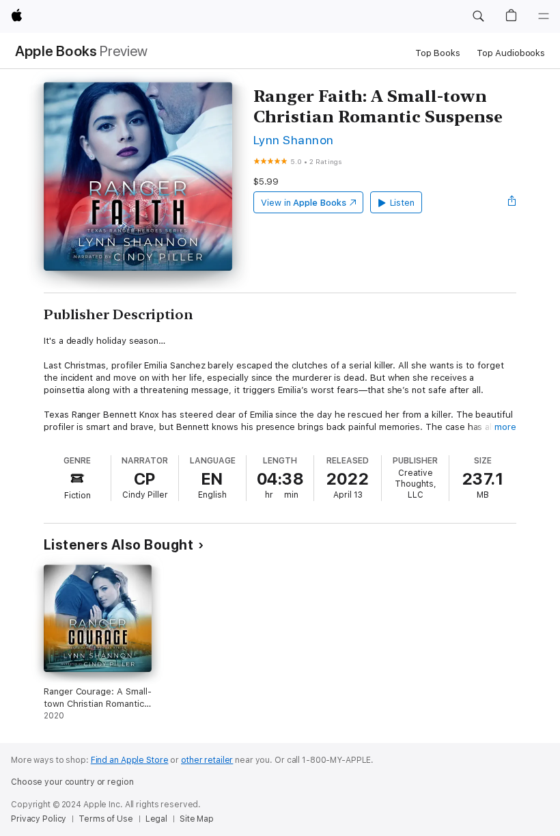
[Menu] (543, 16)
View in (303, 203)
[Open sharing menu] (512, 202)
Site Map (197, 819)
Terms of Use (106, 819)
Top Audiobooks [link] (511, 53)
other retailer (207, 760)
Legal (156, 819)
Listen (402, 203)
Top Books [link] (437, 53)
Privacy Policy (38, 819)
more (505, 427)
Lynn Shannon (293, 140)
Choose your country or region (72, 782)
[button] (478, 16)
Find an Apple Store (130, 760)
